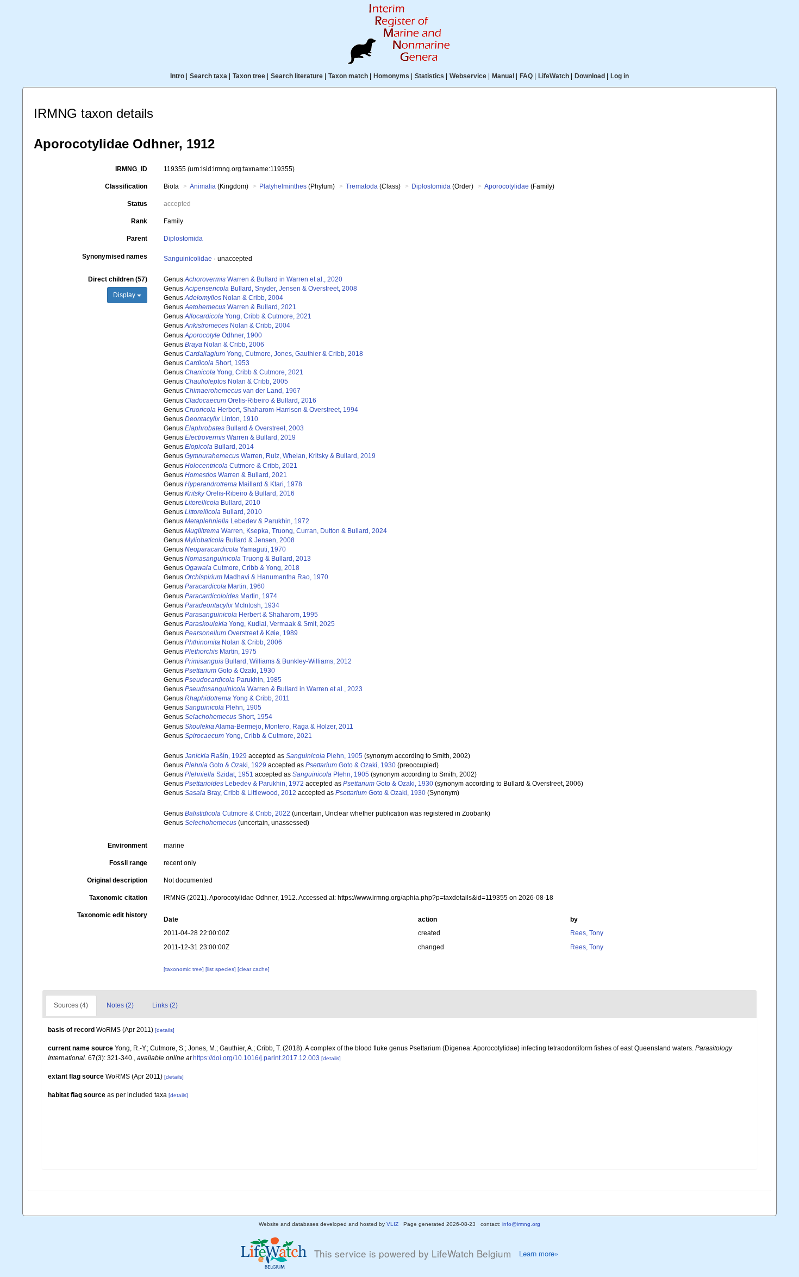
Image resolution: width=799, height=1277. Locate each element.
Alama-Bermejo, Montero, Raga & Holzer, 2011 (269, 726)
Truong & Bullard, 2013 (248, 558)
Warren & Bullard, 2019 (240, 437)
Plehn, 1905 (223, 707)
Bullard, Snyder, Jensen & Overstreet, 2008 (271, 288)
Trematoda (362, 186)
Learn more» (538, 1254)
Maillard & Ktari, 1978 (243, 484)
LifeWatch (553, 76)
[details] (164, 1030)
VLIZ (392, 1224)
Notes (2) (120, 1005)
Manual (503, 76)
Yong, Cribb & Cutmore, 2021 (248, 316)
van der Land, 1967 (243, 391)
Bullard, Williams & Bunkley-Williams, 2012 (268, 661)
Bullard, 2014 (219, 446)
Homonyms (391, 76)
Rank (139, 221)
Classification (126, 186)
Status (137, 204)
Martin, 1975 (221, 651)
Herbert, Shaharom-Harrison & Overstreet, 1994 (271, 410)
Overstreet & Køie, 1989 (241, 633)
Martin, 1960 (225, 586)
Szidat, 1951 (219, 774)
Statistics (429, 76)
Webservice (468, 76)
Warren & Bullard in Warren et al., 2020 (263, 279)
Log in (619, 76)
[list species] (221, 969)
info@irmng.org (521, 1224)
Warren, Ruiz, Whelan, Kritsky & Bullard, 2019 (280, 456)
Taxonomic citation (118, 898)
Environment (127, 845)
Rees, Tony (586, 933)
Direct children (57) (117, 279)
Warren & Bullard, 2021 (240, 307)
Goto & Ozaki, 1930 (230, 670)
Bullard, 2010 (222, 502)
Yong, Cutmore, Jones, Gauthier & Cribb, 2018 (274, 354)
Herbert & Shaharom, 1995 (251, 614)
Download (590, 76)
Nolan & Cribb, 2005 (236, 381)
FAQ (526, 76)
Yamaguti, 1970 (235, 549)
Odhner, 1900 (223, 335)
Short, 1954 (228, 717)
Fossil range (128, 863)
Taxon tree (249, 76)
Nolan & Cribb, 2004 (234, 298)
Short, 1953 (217, 363)
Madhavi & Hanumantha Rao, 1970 (256, 577)
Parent (137, 238)
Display (125, 295)
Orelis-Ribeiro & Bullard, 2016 (250, 400)
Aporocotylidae (506, 186)
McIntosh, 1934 (232, 605)
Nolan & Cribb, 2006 (224, 344)
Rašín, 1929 (216, 756)
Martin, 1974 (231, 596)
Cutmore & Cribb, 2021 (241, 466)
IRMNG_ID (131, 169)
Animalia (203, 186)
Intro (177, 76)
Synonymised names (114, 256)
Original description (117, 880)
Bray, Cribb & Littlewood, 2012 (240, 793)
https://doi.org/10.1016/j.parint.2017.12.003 (256, 1058)
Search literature (297, 76)
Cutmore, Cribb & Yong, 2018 (242, 568)
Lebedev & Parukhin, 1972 (247, 521)
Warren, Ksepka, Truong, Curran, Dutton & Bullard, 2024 (286, 531)
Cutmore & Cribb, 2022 (237, 813)
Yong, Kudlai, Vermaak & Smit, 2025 (260, 624)
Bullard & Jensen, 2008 (240, 540)
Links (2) (165, 1005)
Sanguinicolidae (188, 258)
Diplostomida (431, 186)
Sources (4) (71, 1005)
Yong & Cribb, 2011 (237, 698)
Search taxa (208, 76)
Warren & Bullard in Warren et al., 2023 (274, 689)
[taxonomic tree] (184, 969)
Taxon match (348, 76)
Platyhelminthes (283, 186)
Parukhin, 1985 (233, 680)
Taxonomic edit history (112, 915)
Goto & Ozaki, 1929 (225, 765)
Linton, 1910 (221, 419)
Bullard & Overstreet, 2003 (244, 428)
